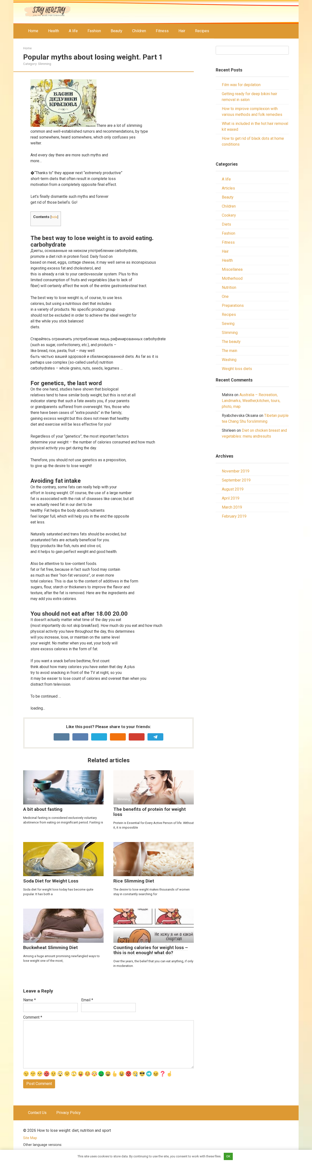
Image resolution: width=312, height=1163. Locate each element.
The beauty (231, 341)
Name (29, 1000)
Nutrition (229, 287)
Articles (228, 188)
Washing (229, 359)
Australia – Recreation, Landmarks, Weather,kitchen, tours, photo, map (251, 400)
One (225, 296)
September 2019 (236, 480)
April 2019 (230, 498)
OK (228, 1156)
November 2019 (235, 471)
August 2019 (233, 489)
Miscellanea (232, 269)
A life (73, 31)
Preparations (233, 305)
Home (33, 31)
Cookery (229, 215)
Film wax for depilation (241, 84)
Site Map (30, 1138)
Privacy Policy (68, 1112)
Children (139, 31)
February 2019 (234, 516)
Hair (181, 31)
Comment (32, 1017)
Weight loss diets (237, 368)
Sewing (228, 323)
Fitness (162, 31)
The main (229, 350)
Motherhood (232, 278)
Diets (226, 224)
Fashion (94, 31)
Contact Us (37, 1112)
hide (54, 217)
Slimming (44, 64)
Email (87, 1000)
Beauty (116, 31)
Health (53, 31)
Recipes (202, 31)
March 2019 (232, 507)
